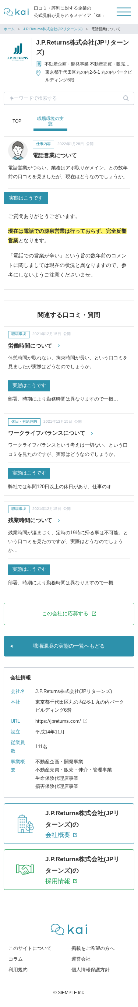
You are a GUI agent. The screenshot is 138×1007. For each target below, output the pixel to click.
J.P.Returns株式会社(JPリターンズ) (52, 29)
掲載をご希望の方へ (92, 948)
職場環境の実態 (50, 121)
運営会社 (81, 959)
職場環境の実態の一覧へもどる (69, 646)
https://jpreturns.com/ (58, 721)
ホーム (9, 29)
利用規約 (18, 969)
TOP (17, 121)
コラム (15, 959)
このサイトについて (30, 948)
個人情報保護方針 (90, 969)
